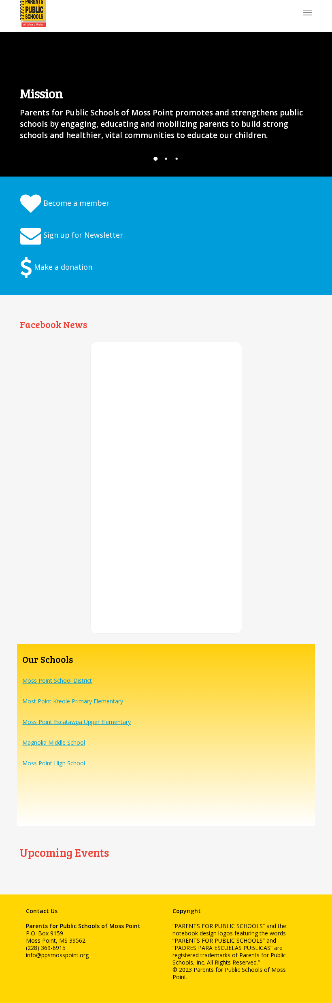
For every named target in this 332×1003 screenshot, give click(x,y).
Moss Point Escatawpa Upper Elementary (76, 722)
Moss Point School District (57, 680)
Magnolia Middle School (53, 742)
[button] (307, 12)
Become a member (75, 203)
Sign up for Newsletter (82, 235)
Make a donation (62, 267)
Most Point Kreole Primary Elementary (72, 701)
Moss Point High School (53, 763)
